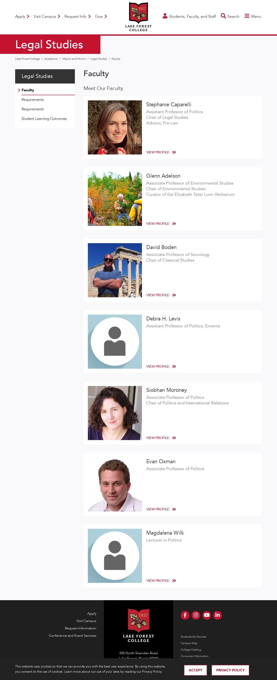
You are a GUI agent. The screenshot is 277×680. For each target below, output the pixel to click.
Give (99, 16)
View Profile (158, 152)
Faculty (116, 59)
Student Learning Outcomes (44, 118)
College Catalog (191, 650)
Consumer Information (194, 656)
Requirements (33, 99)
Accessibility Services (193, 637)
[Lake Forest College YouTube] (206, 615)
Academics (51, 59)
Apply (20, 16)
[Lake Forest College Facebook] (185, 615)
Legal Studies (99, 59)
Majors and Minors (75, 59)
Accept (195, 670)
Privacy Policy (230, 670)
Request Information (80, 628)
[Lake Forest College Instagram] (196, 615)
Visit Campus (45, 16)
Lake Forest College (27, 59)
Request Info (76, 16)
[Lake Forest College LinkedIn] (217, 615)
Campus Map (189, 643)
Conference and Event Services (72, 635)
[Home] (138, 28)
